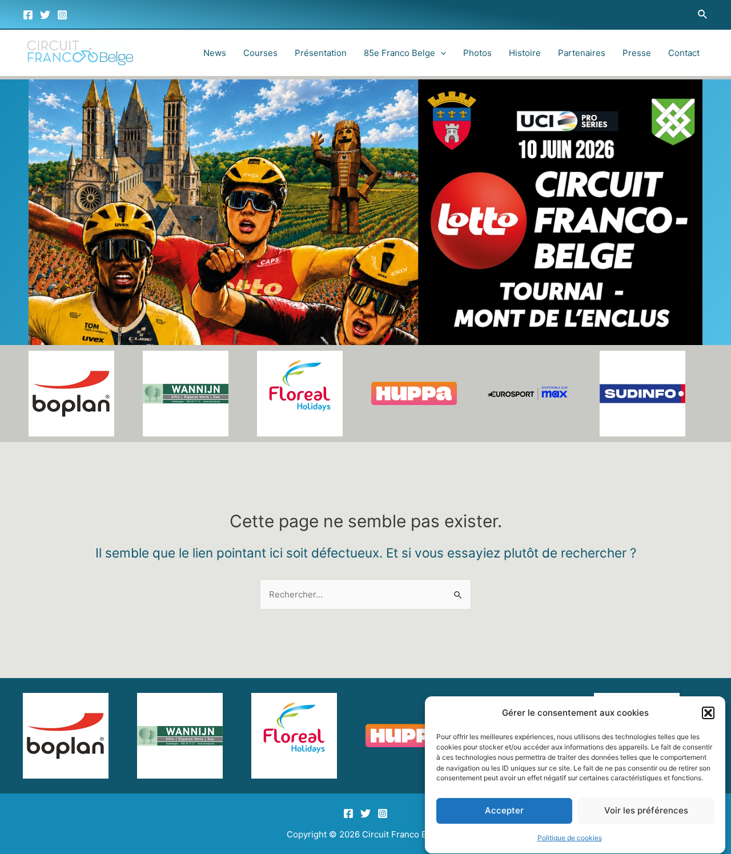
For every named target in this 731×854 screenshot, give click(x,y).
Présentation (321, 52)
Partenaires (581, 52)
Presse (636, 52)
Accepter (504, 810)
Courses (260, 52)
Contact (684, 52)
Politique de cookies (569, 837)
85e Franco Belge (399, 52)
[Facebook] (28, 15)
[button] (708, 713)
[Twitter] (45, 15)
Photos (477, 52)
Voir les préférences (646, 810)
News (214, 52)
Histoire (525, 52)
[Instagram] (62, 15)
